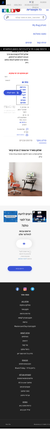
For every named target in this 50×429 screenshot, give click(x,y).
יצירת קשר (41, 42)
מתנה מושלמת (39, 33)
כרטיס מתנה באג (25, 405)
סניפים (29, 42)
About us (35, 7)
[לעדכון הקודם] (49, 48)
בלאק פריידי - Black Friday (25, 368)
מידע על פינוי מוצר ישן (25, 353)
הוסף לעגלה (11, 92)
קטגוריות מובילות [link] (25, 374)
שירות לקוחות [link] (25, 333)
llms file (8, 424)
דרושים (8, 5)
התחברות (43, 2)
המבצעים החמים (25, 364)
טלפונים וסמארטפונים (25, 378)
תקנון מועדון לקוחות (25, 318)
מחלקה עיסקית (25, 305)
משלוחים (25, 336)
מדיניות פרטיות (25, 313)
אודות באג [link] (25, 301)
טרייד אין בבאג (25, 410)
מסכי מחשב (25, 391)
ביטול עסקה (18, 5)
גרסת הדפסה (20, 135)
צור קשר (25, 345)
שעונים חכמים (25, 387)
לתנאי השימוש (22, 259)
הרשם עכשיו (20, 268)
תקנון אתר (25, 309)
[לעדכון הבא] (1, 48)
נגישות (25, 322)
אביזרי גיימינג (25, 395)
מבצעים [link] (25, 360)
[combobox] (25, 17)
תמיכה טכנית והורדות (31, 5)
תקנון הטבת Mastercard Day (25, 326)
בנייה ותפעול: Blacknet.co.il (42, 424)
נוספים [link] (25, 402)
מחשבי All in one (25, 382)
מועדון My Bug (39, 25)
